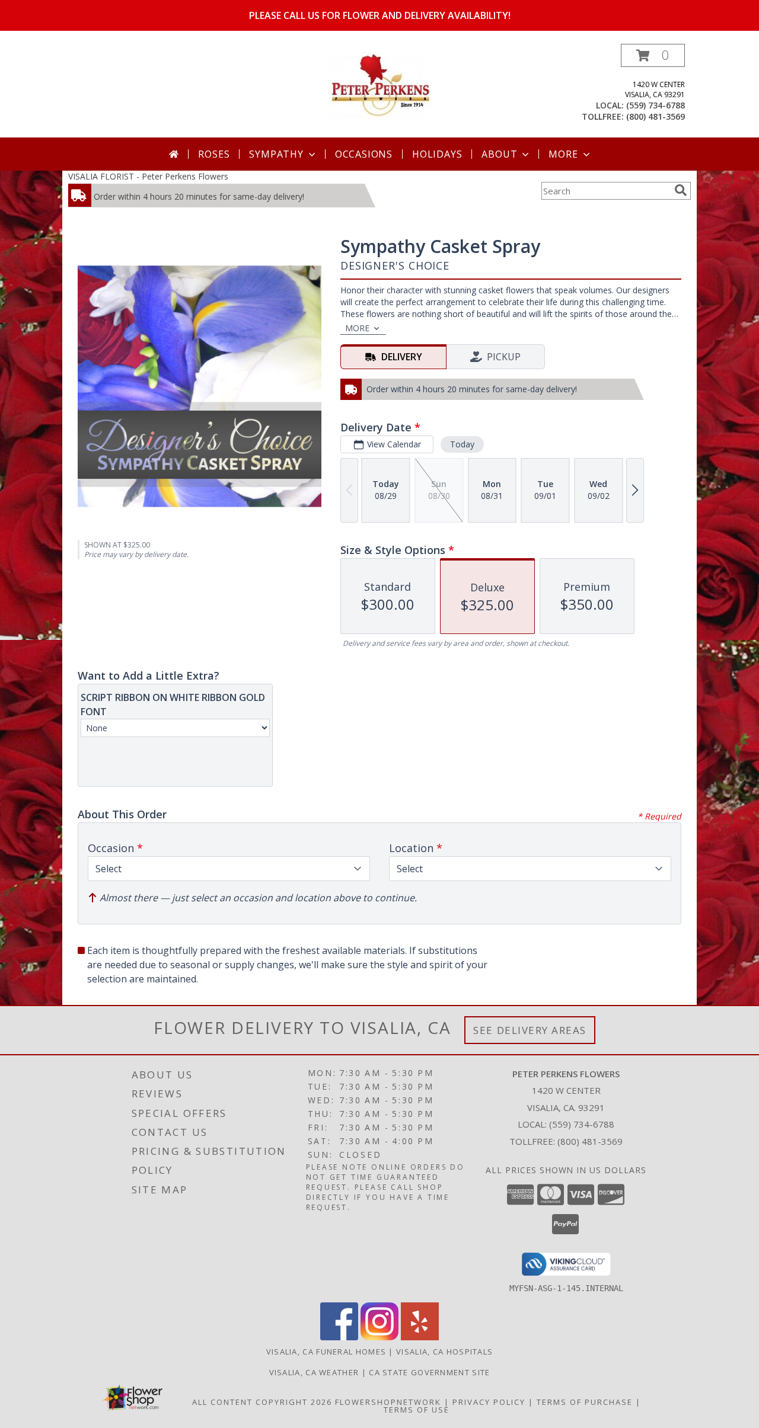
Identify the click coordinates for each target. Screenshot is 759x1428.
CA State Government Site (429, 1372)
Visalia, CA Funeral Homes (326, 1351)
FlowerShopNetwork (388, 1402)
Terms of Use (416, 1409)
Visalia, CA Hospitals (444, 1351)
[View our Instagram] (379, 1337)
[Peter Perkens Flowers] (379, 84)
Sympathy (276, 154)
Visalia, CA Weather (314, 1372)
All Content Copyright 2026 (262, 1402)
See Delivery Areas (529, 1030)
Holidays (437, 154)
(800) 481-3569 (655, 116)
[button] (653, 55)
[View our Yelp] (420, 1337)
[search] (680, 190)
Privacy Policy (488, 1402)
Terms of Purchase (585, 1402)
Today (462, 444)
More (563, 154)
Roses (213, 154)
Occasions (364, 154)
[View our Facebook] (339, 1337)
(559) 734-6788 (655, 105)
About (499, 154)
